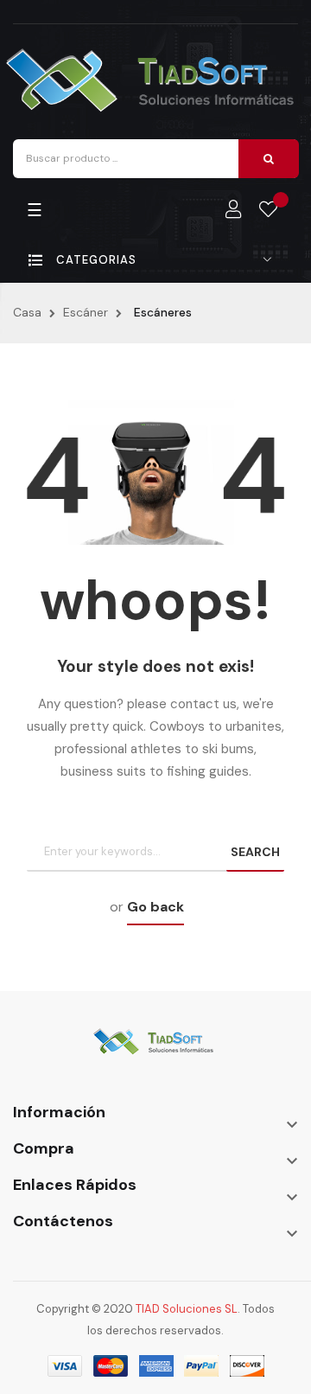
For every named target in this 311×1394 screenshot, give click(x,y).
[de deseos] (268, 210)
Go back (155, 907)
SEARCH (255, 852)
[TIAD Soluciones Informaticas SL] (155, 1053)
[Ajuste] (233, 210)
